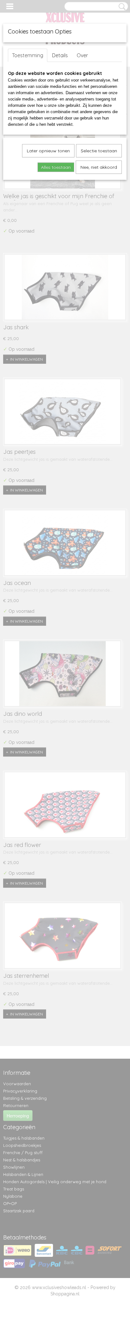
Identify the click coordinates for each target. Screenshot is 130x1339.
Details (60, 55)
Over (82, 55)
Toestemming (27, 55)
